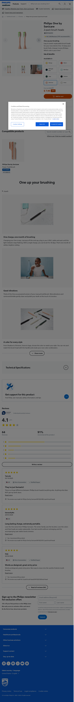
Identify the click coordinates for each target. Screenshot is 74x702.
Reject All (41, 124)
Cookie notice (55, 119)
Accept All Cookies (56, 124)
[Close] (62, 104)
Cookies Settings (16, 124)
